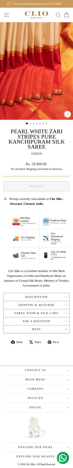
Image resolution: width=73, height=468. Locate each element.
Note (36, 329)
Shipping (31, 169)
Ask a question (36, 321)
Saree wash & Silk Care (36, 313)
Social (35, 407)
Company (35, 388)
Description (36, 296)
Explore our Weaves (35, 456)
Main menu (35, 379)
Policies (35, 398)
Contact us (35, 370)
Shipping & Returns (36, 304)
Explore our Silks (35, 447)
